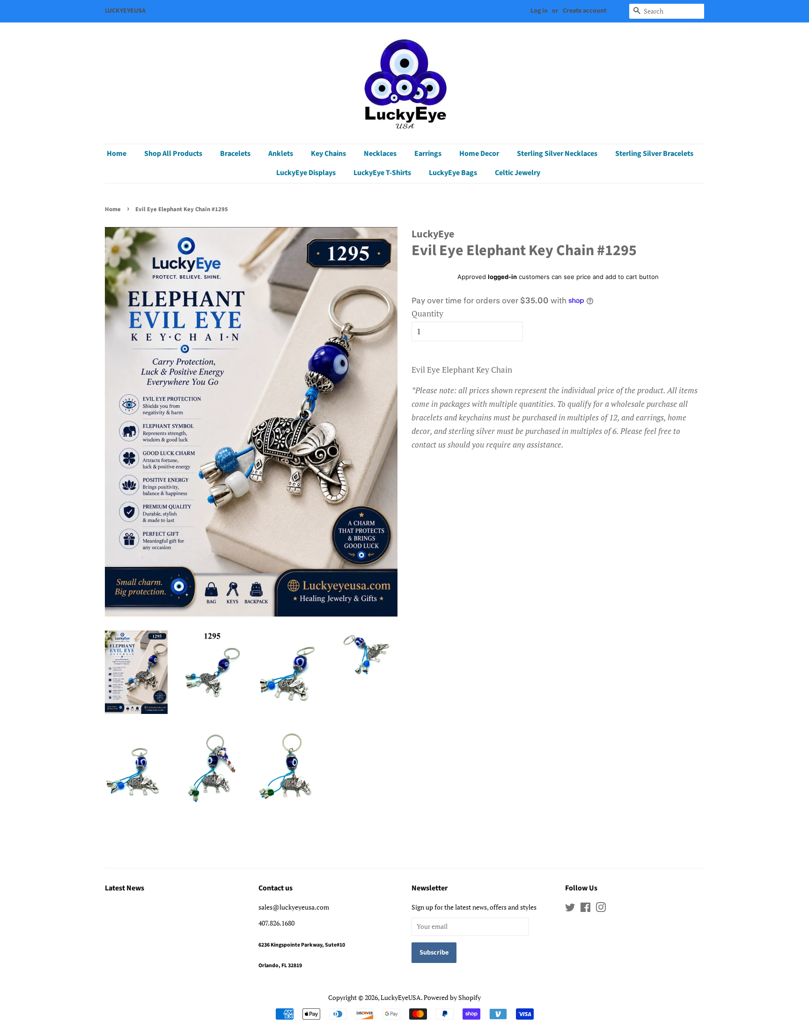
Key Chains (328, 153)
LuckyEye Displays (306, 173)
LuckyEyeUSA (401, 997)
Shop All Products (173, 153)
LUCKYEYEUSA (125, 10)
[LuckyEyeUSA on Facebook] (585, 908)
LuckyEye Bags (453, 173)
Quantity (427, 313)
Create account (584, 10)
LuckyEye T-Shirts (382, 173)
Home (116, 153)
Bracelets (235, 153)
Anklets (280, 153)
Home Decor (479, 153)
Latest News (124, 888)
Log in (539, 10)
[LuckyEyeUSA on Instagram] (601, 908)
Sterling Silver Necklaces (557, 153)
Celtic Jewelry (517, 173)
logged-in (502, 276)
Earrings (427, 153)
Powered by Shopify (452, 997)
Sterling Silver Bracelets (654, 153)
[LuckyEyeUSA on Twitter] (570, 908)
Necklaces (380, 153)
